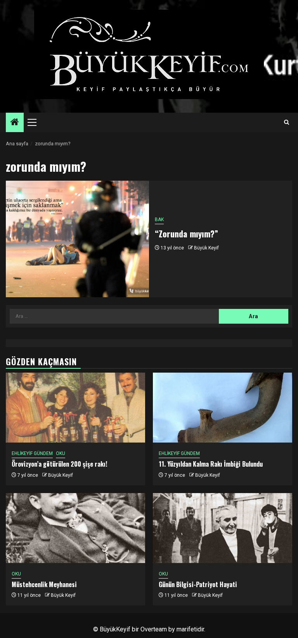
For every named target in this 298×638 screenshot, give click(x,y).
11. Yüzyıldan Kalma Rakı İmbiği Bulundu (211, 464)
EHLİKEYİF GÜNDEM (32, 453)
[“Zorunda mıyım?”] (77, 239)
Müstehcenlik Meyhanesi (44, 584)
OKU (60, 453)
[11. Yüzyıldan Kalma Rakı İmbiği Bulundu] (222, 408)
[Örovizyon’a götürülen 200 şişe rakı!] (75, 408)
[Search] (286, 122)
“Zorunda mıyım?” (186, 233)
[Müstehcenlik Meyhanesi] (75, 528)
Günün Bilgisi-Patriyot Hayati (198, 584)
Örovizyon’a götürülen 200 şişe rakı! (59, 464)
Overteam (153, 629)
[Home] (14, 122)
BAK (159, 219)
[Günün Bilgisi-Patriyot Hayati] (222, 528)
